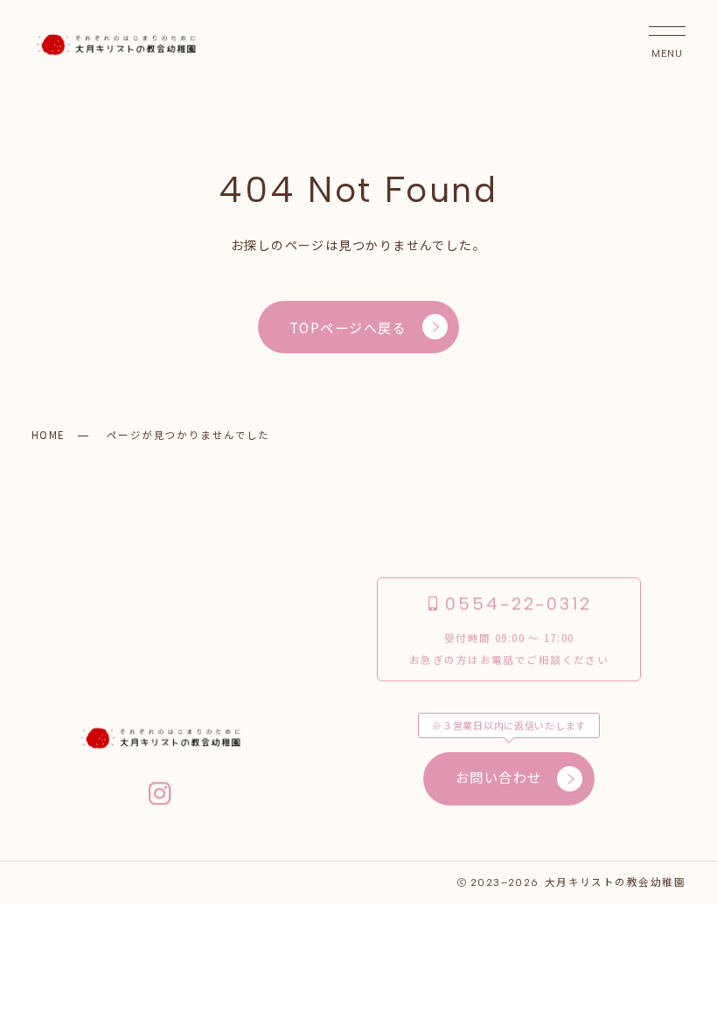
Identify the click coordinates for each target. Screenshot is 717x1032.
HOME (48, 435)
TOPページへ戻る (348, 327)
